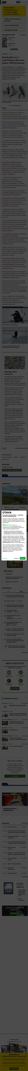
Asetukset (16, 558)
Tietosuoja (5, 558)
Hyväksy (23, 558)
